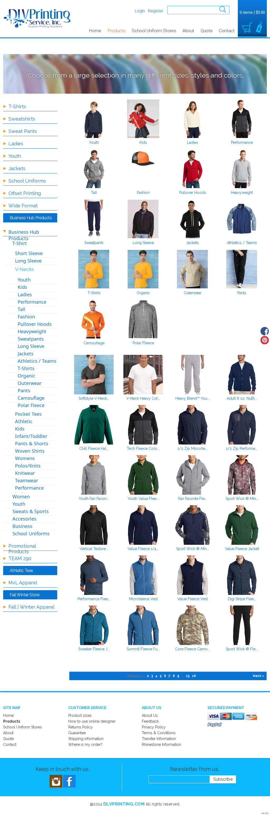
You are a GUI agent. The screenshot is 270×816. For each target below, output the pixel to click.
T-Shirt (19, 243)
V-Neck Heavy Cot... (143, 398)
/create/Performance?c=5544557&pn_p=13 (242, 119)
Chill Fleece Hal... (94, 448)
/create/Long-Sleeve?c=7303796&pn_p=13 (143, 219)
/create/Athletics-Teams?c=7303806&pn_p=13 (242, 219)
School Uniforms (27, 181)
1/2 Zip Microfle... (192, 448)
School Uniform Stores (154, 30)
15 (188, 676)
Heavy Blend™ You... (192, 398)
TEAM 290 (19, 558)
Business (22, 526)
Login (140, 10)
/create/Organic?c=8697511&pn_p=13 (143, 269)
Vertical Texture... (94, 549)
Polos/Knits (28, 465)
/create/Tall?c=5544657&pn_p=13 (94, 169)
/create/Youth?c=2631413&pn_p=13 (94, 119)
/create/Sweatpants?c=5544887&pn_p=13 (94, 219)
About (188, 30)
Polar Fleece (143, 343)
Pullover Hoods (192, 192)
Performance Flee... (94, 599)
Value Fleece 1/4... (143, 549)
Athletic (23, 421)
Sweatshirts (21, 119)
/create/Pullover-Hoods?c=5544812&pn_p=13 (192, 169)
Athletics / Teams (242, 243)
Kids (143, 142)
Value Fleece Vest (192, 599)
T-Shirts (94, 293)
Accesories (24, 519)
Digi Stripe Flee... (242, 599)
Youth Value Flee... (143, 499)
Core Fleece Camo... (192, 649)
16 (194, 676)
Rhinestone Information (161, 744)
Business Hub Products (23, 235)
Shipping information (86, 739)
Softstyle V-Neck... (94, 398)
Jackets (192, 243)
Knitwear (25, 473)
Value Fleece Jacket (242, 549)
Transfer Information (159, 739)
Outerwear (192, 293)
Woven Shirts (30, 451)
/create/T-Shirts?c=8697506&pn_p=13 (94, 269)
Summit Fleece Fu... (143, 649)
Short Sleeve (29, 253)
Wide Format (23, 205)
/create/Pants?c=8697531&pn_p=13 (242, 269)
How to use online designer (91, 721)
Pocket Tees (28, 414)
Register (155, 10)
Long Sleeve (143, 243)
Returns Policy (80, 727)
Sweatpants (94, 243)
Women (21, 496)
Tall (94, 192)
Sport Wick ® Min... (241, 499)
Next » (258, 676)
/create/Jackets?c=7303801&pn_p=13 (192, 219)
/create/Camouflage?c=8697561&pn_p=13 (94, 319)
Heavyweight (242, 192)
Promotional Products (22, 548)
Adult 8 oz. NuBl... (242, 398)
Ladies (192, 142)
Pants (241, 293)
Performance (242, 142)
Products (117, 30)
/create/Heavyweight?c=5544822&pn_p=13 (242, 169)
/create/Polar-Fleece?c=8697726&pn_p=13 (143, 319)
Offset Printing (24, 193)
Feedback (150, 721)
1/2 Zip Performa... (242, 448)
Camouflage (94, 343)
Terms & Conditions (159, 733)
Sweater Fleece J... (94, 649)
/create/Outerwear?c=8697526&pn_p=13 (192, 269)
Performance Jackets (29, 491)
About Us (150, 715)
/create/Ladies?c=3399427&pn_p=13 (192, 119)
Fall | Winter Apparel (31, 607)
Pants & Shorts (31, 443)
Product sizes (79, 715)
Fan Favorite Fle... (192, 499)
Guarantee (77, 733)
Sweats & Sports (30, 511)
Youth (94, 142)
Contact (227, 30)
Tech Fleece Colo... (143, 448)
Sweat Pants (22, 131)
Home (95, 30)
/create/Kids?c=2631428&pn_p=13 (143, 119)
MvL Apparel (22, 582)
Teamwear (26, 480)
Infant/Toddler (31, 436)
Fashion (143, 192)
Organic (143, 293)
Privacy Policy (154, 727)
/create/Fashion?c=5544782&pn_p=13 (143, 169)
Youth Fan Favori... (94, 499)
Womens (25, 458)
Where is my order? (85, 744)
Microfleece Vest (143, 599)
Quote (207, 30)
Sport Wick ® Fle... (242, 649)
